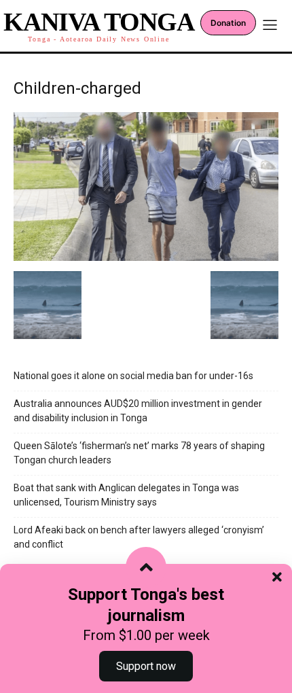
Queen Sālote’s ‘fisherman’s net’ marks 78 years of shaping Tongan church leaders (139, 452)
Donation (228, 23)
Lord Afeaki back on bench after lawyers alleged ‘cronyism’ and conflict (139, 537)
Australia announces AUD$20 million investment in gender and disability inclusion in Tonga (138, 410)
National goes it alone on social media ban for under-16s (133, 375)
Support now (146, 666)
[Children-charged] (146, 257)
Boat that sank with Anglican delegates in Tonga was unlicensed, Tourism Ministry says (126, 495)
